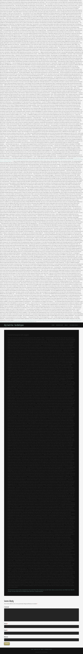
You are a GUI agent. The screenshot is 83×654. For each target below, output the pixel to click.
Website (6, 637)
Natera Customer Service (41, 159)
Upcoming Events (48, 649)
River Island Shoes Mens (18, 159)
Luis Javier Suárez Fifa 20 (68, 159)
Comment (6, 607)
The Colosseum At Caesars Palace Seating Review (24, 320)
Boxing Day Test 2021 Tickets (30, 159)
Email (6, 630)
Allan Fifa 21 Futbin (58, 159)
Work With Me (37, 649)
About (42, 649)
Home (32, 649)
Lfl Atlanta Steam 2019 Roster (19, 321)
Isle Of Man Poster (51, 159)
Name (6, 623)
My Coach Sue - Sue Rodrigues (14, 325)
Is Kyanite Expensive (7, 161)
